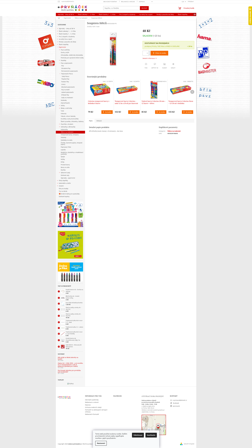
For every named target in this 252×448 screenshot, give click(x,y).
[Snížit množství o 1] (150, 54)
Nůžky (63, 159)
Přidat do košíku (160, 53)
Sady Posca (65, 76)
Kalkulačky (64, 129)
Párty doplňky (63, 180)
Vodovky (63, 137)
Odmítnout (137, 435)
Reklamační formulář (92, 414)
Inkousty (63, 113)
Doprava (142, 1)
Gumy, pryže (65, 52)
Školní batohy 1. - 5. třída (67, 34)
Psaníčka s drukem (67, 124)
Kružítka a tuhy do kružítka (70, 119)
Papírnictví (62, 47)
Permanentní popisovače (69, 71)
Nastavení (101, 443)
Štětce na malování (67, 132)
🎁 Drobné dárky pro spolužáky (69, 194)
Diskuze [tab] (99, 121)
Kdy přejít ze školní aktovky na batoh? (68, 358)
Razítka (63, 170)
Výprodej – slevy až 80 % (67, 28)
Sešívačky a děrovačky (68, 127)
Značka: (93, 26)
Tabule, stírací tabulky (68, 116)
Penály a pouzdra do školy (67, 42)
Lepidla (63, 150)
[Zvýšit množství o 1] (150, 52)
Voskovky (64, 100)
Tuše (62, 111)
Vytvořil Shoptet (189, 444)
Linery (63, 84)
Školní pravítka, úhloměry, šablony (72, 121)
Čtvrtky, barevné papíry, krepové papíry (71, 143)
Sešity (63, 105)
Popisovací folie (66, 147)
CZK (183, 1)
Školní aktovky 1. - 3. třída (67, 31)
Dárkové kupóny (64, 196)
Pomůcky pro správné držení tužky (72, 58)
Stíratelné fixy (65, 68)
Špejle (63, 157)
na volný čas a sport (65, 39)
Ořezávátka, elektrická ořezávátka (72, 55)
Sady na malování (67, 97)
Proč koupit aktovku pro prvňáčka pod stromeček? (69, 371)
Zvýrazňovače (65, 103)
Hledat (144, 8)
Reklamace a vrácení (128, 1)
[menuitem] (66, 14)
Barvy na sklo (65, 167)
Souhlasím (151, 435)
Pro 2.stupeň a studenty (67, 36)
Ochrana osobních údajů (93, 407)
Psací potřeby (65, 50)
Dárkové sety (65, 175)
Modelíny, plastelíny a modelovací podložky (72, 153)
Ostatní (61, 186)
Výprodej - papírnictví (68, 178)
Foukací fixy (65, 82)
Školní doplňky (63, 44)
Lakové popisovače (67, 92)
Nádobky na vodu (66, 140)
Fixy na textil (65, 90)
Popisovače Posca (67, 74)
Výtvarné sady (65, 173)
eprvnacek (176, 406)
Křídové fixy (65, 95)
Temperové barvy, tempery (70, 135)
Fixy (62, 66)
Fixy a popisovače (66, 63)
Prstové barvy (65, 165)
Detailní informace (149, 58)
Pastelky (63, 60)
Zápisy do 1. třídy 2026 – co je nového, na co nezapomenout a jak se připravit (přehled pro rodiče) (70, 364)
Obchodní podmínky (110, 1)
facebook (176, 403)
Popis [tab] (91, 121)
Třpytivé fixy (65, 79)
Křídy (62, 162)
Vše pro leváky (63, 188)
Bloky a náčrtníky (66, 108)
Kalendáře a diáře (65, 183)
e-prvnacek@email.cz (180, 400)
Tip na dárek (63, 191)
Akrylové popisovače (68, 87)
